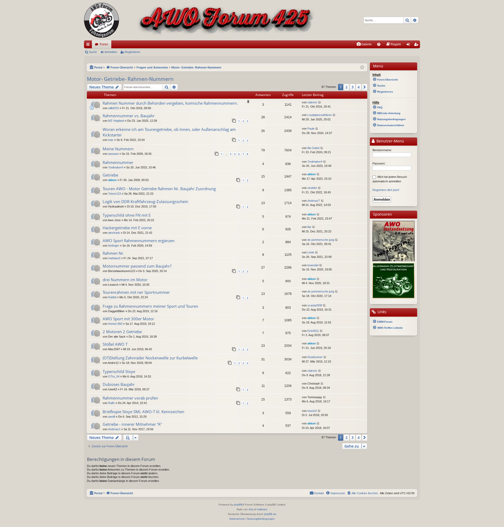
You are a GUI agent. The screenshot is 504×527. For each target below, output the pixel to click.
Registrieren (132, 52)
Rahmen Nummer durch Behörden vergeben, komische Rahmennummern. (170, 103)
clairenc (312, 102)
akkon (112, 180)
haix (110, 139)
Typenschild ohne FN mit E (127, 215)
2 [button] (346, 86)
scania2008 (314, 305)
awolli (111, 416)
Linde (310, 252)
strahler (312, 187)
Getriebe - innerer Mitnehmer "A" (132, 424)
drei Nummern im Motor (125, 279)
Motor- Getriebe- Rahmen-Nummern (130, 79)
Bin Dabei (313, 148)
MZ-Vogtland (116, 120)
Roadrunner (315, 357)
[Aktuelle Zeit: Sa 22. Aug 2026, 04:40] (362, 68)
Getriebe (110, 175)
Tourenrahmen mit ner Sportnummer (136, 292)
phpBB (238, 504)
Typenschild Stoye (119, 371)
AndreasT (313, 200)
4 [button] (359, 86)
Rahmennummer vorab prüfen (130, 398)
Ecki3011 (313, 330)
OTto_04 (113, 376)
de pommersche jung (320, 239)
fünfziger (113, 245)
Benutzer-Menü (389, 141)
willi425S (113, 108)
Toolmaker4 (115, 167)
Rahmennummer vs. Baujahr (129, 115)
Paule (310, 128)
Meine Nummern (118, 148)
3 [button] (352, 86)
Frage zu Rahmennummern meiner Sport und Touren (150, 306)
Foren (104, 44)
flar (309, 226)
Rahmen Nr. (113, 253)
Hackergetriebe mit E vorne (127, 227)
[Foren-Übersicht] (199, 20)
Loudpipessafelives (319, 114)
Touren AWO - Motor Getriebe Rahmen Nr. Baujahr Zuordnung (159, 188)
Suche (93, 52)
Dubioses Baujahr (119, 384)
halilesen (262, 509)
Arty (251, 509)
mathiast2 (114, 258)
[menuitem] (364, 44)
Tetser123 (114, 193)
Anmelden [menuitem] (409, 45)
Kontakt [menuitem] (319, 493)
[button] (364, 87)
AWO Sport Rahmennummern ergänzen (139, 240)
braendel (312, 265)
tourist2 (312, 410)
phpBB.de (270, 514)
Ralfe (111, 402)
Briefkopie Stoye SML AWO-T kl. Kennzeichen (143, 411)
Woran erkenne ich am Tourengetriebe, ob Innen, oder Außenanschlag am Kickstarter (169, 132)
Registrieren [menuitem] (417, 45)
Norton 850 (115, 323)
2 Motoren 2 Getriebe (122, 331)
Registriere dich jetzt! (385, 189)
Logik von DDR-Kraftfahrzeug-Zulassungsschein (145, 201)
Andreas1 (114, 429)
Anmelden (110, 52)
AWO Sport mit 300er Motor (128, 318)
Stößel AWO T (115, 344)
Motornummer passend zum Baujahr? (137, 266)
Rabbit (112, 297)
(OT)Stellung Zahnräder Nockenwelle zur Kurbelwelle (150, 357)
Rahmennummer (118, 162)
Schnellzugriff (89, 45)
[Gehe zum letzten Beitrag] (320, 102)
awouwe (113, 153)
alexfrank (114, 232)
